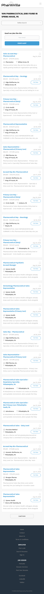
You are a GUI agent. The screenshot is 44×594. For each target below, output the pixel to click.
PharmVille (29, 591)
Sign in (22, 555)
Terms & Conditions (22, 539)
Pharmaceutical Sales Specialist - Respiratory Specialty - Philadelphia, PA (16, 382)
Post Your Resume (22, 570)
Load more (22, 516)
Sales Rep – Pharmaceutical (13, 332)
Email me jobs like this (13, 33)
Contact (22, 533)
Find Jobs (22, 564)
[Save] (40, 54)
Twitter (22, 582)
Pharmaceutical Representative (15, 124)
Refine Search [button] (22, 23)
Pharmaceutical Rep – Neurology (15, 217)
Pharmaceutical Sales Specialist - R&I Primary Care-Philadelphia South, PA (16, 405)
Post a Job (22, 548)
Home (22, 529)
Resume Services (22, 567)
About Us (22, 536)
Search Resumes (22, 551)
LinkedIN (22, 579)
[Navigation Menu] (40, 3)
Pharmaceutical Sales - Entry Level (16, 426)
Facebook (22, 576)
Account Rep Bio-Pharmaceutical (15, 172)
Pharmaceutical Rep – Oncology (15, 76)
